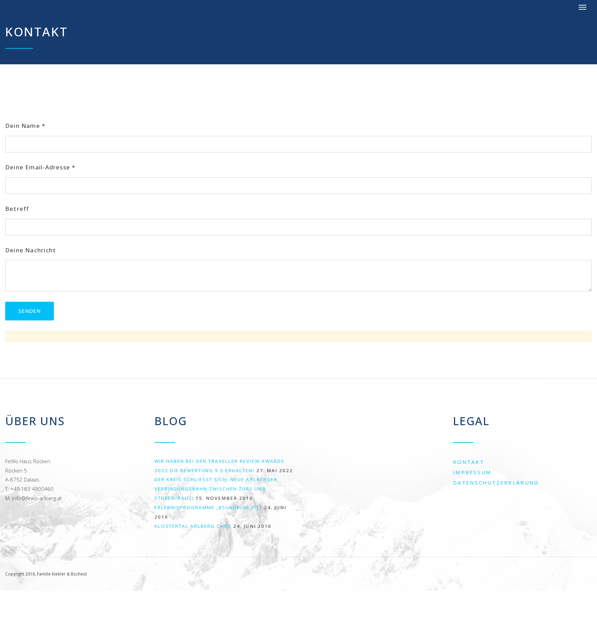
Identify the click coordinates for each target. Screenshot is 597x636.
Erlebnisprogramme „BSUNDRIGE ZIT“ (208, 507)
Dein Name (25, 126)
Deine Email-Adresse (40, 167)
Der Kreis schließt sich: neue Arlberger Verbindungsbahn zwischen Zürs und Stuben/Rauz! (215, 488)
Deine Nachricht (30, 250)
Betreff (17, 209)
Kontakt (468, 461)
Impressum (472, 472)
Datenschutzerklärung (496, 482)
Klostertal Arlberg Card (192, 526)
